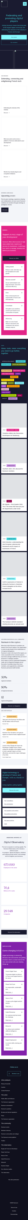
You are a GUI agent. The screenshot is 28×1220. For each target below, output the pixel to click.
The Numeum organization (7, 1102)
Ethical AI (3, 1162)
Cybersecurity (21, 361)
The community (6, 1123)
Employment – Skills (19, 370)
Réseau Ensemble (5, 1083)
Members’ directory (6, 1130)
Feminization (5, 376)
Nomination (5, 389)
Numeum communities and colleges (10, 1134)
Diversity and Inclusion (8, 367)
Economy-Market (6, 370)
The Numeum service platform (8, 1137)
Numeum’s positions (6, 1108)
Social (19, 395)
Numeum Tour (5, 723)
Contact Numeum (5, 1090)
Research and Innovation (8, 395)
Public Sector (16, 392)
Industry (10, 383)
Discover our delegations (14, 706)
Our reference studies (6, 1169)
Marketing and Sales (13, 386)
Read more (8, 992)
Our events (14, 37)
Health (4, 383)
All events (4, 209)
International (19, 383)
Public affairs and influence (7, 1098)
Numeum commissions (6, 1105)
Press (2, 1115)
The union (4, 1095)
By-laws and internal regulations (9, 1112)
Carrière (3, 1087)
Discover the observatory (14, 932)
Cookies (14, 1210)
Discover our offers (14, 258)
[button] (14, 415)
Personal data (14, 1214)
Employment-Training (7, 373)
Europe (18, 373)
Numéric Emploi (5, 1165)
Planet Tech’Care (5, 1152)
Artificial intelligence (8, 361)
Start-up (4, 398)
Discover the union (14, 790)
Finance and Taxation (7, 379)
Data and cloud (6, 364)
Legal (3, 386)
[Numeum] (4, 4)
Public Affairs (6, 392)
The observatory (6, 1145)
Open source (13, 389)
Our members (14, 42)
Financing (18, 379)
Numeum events (5, 1127)
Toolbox (3, 1140)
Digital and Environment (19, 364)
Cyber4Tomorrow (5, 1159)
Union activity (12, 398)
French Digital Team (6, 757)
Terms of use (14, 1207)
